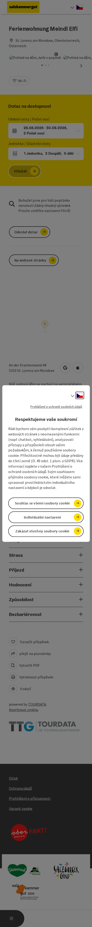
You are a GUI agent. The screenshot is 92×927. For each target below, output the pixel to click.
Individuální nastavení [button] (42, 517)
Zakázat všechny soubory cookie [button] (42, 531)
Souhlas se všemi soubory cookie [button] (42, 503)
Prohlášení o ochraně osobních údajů (56, 406)
